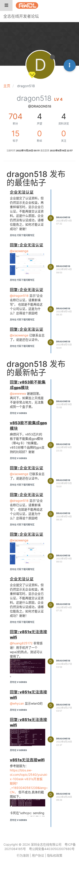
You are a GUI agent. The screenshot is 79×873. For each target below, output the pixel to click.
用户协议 (38, 855)
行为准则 (23, 855)
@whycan (17, 703)
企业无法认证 (22, 192)
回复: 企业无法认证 (26, 245)
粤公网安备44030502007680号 (52, 849)
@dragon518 (19, 295)
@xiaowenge (19, 251)
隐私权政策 (54, 855)
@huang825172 (21, 643)
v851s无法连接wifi (27, 760)
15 (15, 133)
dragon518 (63, 217)
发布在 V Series (18, 413)
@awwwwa (18, 393)
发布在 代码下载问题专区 (22, 235)
